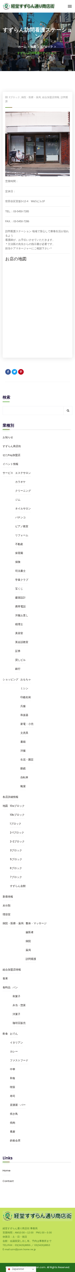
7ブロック (16, 877)
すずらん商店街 (12, 446)
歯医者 (29, 932)
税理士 (19, 624)
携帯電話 (20, 606)
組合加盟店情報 (50, 97)
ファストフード (19, 1060)
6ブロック (16, 868)
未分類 (6, 905)
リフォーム (21, 535)
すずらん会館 (18, 886)
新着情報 (8, 896)
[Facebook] (8, 372)
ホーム (22, 47)
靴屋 (23, 786)
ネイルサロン (23, 508)
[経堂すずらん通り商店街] (29, 6)
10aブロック (17, 806)
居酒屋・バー (18, 1105)
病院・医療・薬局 (31, 97)
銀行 (17, 669)
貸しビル (20, 660)
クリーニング (23, 490)
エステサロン (23, 473)
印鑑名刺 (25, 697)
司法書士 (20, 571)
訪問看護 (31, 959)
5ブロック (16, 859)
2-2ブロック (17, 841)
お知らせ (8, 437)
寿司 (12, 1096)
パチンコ (20, 517)
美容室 (19, 633)
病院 (28, 941)
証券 (17, 651)
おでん (14, 1033)
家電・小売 (26, 724)
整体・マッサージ (36, 923)
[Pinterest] (21, 372)
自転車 (24, 777)
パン (15, 987)
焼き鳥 (14, 1114)
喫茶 (12, 1087)
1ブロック (15, 823)
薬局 (28, 950)
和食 (12, 1078)
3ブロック (46, 47)
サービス (8, 473)
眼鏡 (23, 768)
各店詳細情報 (10, 797)
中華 (12, 1069)
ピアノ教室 (21, 526)
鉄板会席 (15, 1140)
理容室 (6, 914)
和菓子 (16, 996)
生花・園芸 (26, 759)
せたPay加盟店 (11, 455)
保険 (17, 562)
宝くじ (19, 588)
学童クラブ (21, 580)
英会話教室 (21, 642)
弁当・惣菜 (19, 1005)
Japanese (17, 1268)
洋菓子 (16, 1014)
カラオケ (20, 482)
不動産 (19, 544)
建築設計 (20, 597)
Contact (8, 1181)
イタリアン (16, 1042)
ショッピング (10, 679)
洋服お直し (21, 615)
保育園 (19, 553)
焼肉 (12, 1122)
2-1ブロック (17, 832)
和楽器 (24, 715)
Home (6, 1170)
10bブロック (17, 815)
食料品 (6, 987)
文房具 (24, 733)
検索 (6, 397)
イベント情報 (10, 464)
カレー (14, 1051)
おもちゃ (25, 679)
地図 (33, 47)
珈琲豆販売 (19, 1023)
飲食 (5, 1033)
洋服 (23, 750)
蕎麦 (12, 1131)
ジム (17, 499)
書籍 (23, 742)
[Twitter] (14, 372)
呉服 (23, 706)
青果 (5, 978)
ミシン (24, 688)
